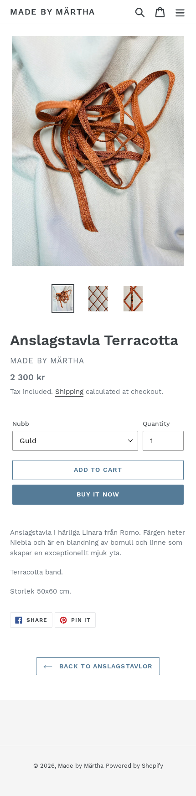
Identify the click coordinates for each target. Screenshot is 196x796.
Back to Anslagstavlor (105, 666)
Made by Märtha (52, 11)
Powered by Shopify (134, 765)
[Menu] (180, 12)
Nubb (20, 423)
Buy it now (98, 494)
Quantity (156, 423)
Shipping (69, 392)
